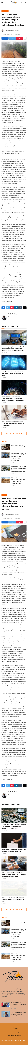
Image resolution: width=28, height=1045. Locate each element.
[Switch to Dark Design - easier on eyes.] (19, 2)
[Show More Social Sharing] (25, 38)
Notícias (12, 1033)
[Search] (21, 2)
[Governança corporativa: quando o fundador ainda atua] (5, 447)
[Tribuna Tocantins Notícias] (13, 2)
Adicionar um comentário (14, 433)
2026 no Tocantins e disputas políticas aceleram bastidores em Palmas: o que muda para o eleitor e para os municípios (13, 875)
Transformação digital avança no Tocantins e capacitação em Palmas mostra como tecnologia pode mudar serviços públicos (13, 349)
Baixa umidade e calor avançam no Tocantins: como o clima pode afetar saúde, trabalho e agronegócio (18, 480)
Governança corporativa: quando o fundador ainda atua (18, 446)
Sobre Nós (18, 1035)
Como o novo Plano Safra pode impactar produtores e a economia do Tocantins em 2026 (12, 899)
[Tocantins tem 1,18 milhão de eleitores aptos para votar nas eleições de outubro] (14, 840)
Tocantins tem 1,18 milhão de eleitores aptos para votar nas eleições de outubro (13, 851)
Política (4, 494)
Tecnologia (5, 10)
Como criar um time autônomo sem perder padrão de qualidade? (18, 1014)
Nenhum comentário (7, 34)
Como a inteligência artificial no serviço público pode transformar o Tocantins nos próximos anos (12, 423)
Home (6, 1033)
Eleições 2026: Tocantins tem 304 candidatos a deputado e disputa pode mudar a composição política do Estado (18, 469)
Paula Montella (9, 30)
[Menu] (2, 2)
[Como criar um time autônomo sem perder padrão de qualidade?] (5, 1014)
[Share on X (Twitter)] (12, 38)
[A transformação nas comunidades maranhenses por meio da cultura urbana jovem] (5, 1004)
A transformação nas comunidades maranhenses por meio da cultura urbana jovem (18, 1004)
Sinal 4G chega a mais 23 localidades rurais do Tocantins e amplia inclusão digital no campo (13, 374)
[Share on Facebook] (5, 38)
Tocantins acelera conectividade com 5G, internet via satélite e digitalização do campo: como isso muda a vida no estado (12, 398)
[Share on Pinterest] (19, 38)
